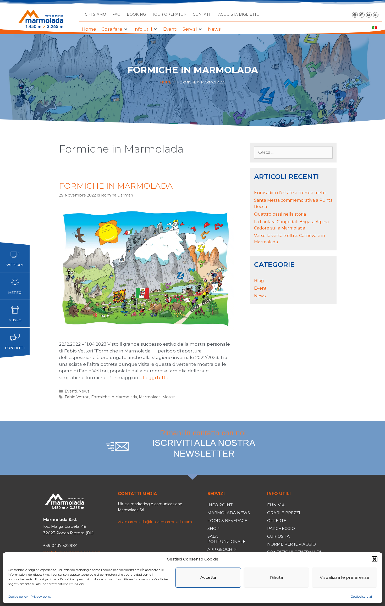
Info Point (220, 504)
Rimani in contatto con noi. (203, 443)
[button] (374, 559)
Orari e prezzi (283, 512)
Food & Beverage (227, 520)
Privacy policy (41, 596)
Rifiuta (276, 577)
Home (165, 82)
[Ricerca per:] (293, 152)
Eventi (71, 391)
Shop (213, 528)
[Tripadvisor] (376, 15)
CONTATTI (202, 14)
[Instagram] (362, 15)
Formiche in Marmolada (114, 397)
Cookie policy (18, 596)
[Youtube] (369, 15)
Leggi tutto (155, 377)
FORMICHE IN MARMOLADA (116, 186)
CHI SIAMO (95, 14)
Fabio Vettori (77, 397)
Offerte (276, 520)
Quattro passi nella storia (280, 214)
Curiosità (278, 536)
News (84, 391)
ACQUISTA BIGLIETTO (239, 14)
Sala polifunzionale (226, 539)
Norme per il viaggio (291, 544)
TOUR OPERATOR (169, 14)
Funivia (276, 504)
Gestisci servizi (361, 596)
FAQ (116, 14)
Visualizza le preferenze (344, 577)
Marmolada (150, 397)
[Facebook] (355, 15)
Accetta (208, 577)
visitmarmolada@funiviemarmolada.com (155, 521)
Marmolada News (228, 512)
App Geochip (221, 549)
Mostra (168, 397)
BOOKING (136, 14)
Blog (259, 280)
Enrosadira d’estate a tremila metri (290, 192)
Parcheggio (281, 528)
